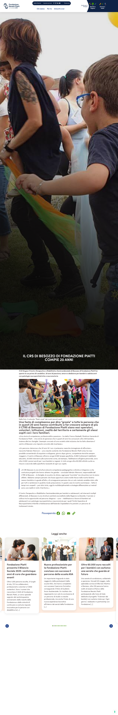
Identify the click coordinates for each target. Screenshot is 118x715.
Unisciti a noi (59, 8)
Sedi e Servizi (37, 3)
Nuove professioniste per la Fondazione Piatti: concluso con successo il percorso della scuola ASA (21, 569)
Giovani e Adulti (102, 7)
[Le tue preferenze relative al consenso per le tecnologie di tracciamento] (115, 712)
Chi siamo (41, 8)
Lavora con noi (47, 3)
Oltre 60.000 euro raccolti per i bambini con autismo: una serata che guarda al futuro (59, 569)
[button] (111, 626)
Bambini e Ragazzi (93, 7)
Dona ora (67, 3)
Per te (49, 8)
